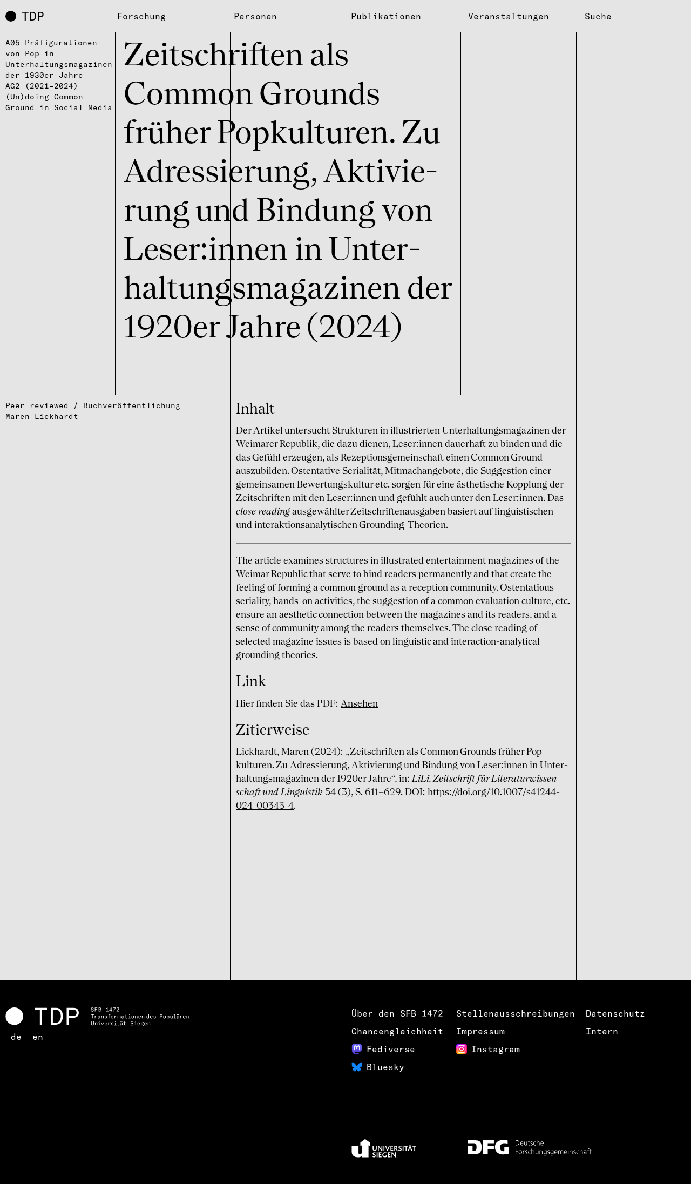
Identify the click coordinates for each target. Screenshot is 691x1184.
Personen (255, 16)
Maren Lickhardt (41, 416)
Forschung (141, 16)
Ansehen (359, 704)
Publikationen (386, 16)
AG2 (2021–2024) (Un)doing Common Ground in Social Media (58, 96)
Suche (598, 16)
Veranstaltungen (508, 16)
